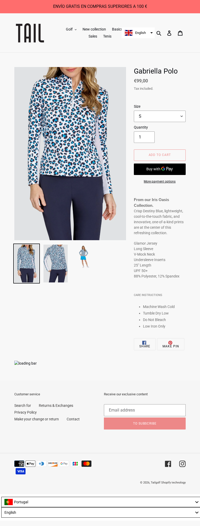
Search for (22, 405)
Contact (73, 419)
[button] (138, 32)
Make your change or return (36, 419)
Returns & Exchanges (56, 405)
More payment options (160, 181)
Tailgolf (155, 482)
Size (137, 106)
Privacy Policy (25, 412)
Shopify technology (173, 482)
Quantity (141, 127)
